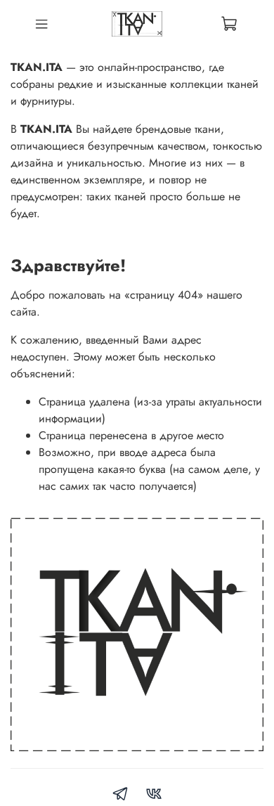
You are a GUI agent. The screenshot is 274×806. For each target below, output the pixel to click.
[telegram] (120, 796)
